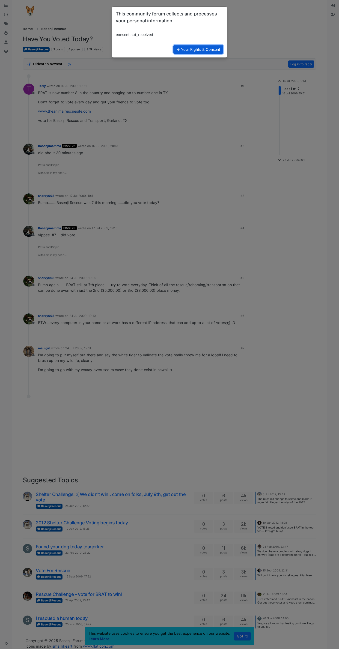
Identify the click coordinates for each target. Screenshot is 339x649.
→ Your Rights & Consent (198, 49)
